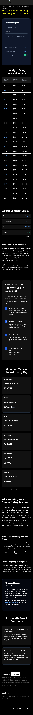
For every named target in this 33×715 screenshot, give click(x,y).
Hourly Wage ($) (10, 27)
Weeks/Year (21, 36)
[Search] (30, 2)
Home (3, 6)
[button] (3, 2)
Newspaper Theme (25, 709)
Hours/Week (9, 36)
